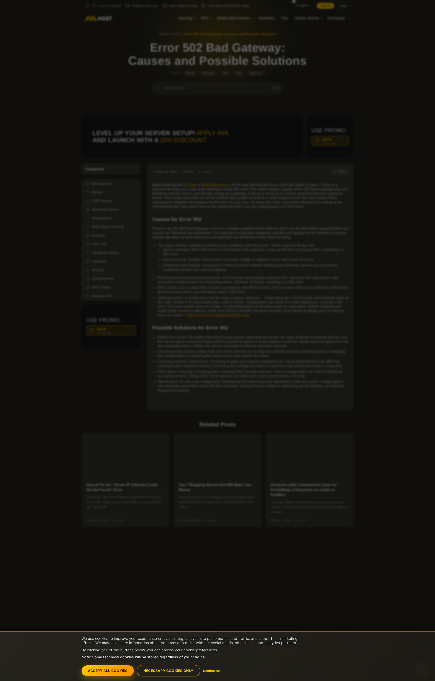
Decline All (211, 671)
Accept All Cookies (108, 671)
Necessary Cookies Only (168, 671)
